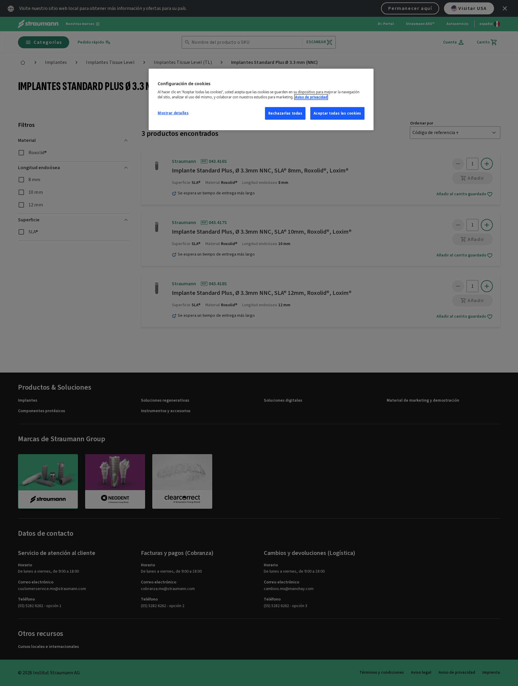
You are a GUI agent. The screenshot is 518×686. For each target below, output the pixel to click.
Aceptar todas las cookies (337, 113)
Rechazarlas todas (285, 113)
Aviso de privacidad (311, 97)
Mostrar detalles (173, 113)
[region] (261, 99)
